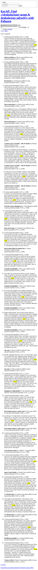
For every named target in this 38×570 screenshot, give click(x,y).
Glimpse (5, 29)
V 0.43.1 (3, 564)
